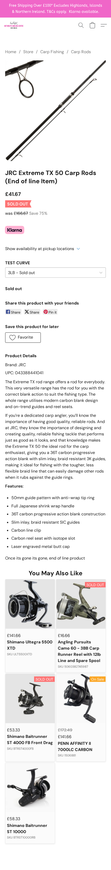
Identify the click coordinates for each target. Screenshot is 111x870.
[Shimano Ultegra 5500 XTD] (30, 604)
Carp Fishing (52, 51)
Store (28, 51)
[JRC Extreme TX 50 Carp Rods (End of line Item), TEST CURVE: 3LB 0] (55, 110)
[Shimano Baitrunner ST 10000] (30, 787)
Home (10, 51)
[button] (14, 25)
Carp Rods (81, 51)
